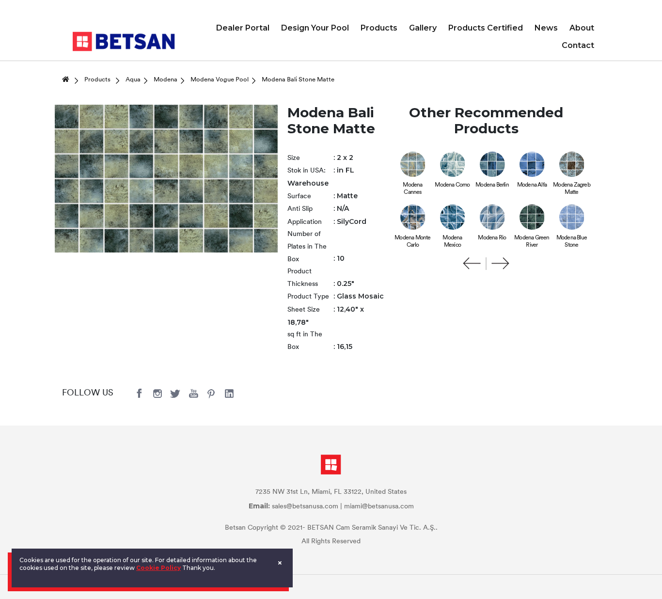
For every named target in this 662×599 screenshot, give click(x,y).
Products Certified (485, 27)
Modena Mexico (452, 241)
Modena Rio (492, 238)
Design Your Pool (315, 27)
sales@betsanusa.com (305, 506)
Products (379, 27)
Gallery (423, 27)
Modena (165, 80)
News (546, 27)
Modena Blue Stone (571, 241)
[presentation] (472, 263)
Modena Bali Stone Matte (298, 80)
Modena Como (452, 185)
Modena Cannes (412, 188)
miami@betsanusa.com (379, 506)
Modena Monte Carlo (412, 241)
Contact (578, 45)
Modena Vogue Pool (219, 80)
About (581, 27)
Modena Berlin (492, 185)
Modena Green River (531, 241)
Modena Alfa (532, 185)
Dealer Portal (242, 27)
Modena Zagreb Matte (571, 188)
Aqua (133, 80)
